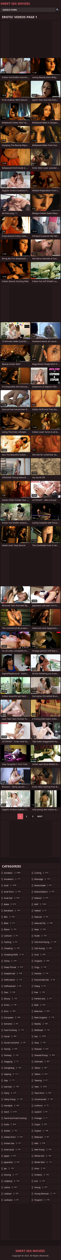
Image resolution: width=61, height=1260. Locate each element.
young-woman (45, 1193)
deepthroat (13, 973)
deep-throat (13, 967)
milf (40, 904)
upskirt (40, 1111)
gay (9, 1080)
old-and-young (45, 941)
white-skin (43, 1162)
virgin (40, 1124)
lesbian (11, 1193)
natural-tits (43, 923)
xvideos (41, 1174)
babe (10, 904)
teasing (41, 1080)
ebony (10, 998)
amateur (12, 872)
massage (42, 879)
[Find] (58, 10)
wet (39, 1143)
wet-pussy (42, 1149)
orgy (40, 967)
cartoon (11, 935)
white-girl (42, 1155)
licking (41, 872)
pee (39, 992)
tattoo (40, 1074)
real (39, 1004)
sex (40, 1036)
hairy (10, 1092)
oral (40, 954)
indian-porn (13, 1136)
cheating (12, 948)
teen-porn (42, 1092)
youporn (42, 1199)
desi (9, 992)
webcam (41, 1136)
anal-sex (11, 897)
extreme (11, 1023)
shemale (42, 1061)
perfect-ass (43, 998)
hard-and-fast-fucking (15, 1119)
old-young (43, 948)
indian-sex (12, 1143)
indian (10, 1130)
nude (40, 935)
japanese (12, 1162)
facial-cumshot (15, 1042)
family (10, 1048)
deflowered (12, 986)
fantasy (11, 1055)
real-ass (42, 1011)
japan (10, 1155)
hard (10, 1111)
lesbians (11, 1199)
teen (40, 1086)
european (12, 1017)
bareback (12, 910)
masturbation (44, 891)
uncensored (43, 1099)
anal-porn (12, 891)
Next (39, 816)
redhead (42, 1030)
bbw (9, 923)
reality (41, 1023)
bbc (9, 916)
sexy (40, 1042)
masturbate (42, 885)
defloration (13, 979)
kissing (11, 1174)
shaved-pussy (44, 1055)
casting (10, 941)
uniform (41, 1105)
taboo (40, 1067)
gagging (11, 1061)
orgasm (41, 960)
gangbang (12, 1067)
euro (9, 1011)
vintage (41, 1118)
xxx (39, 1181)
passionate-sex (44, 979)
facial (10, 1036)
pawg (40, 986)
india (10, 1124)
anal (10, 885)
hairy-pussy (13, 1099)
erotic (10, 1004)
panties (41, 973)
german (11, 1086)
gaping (11, 1074)
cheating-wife (14, 954)
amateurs (12, 879)
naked (40, 910)
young (40, 1187)
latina (10, 1187)
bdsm (10, 929)
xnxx (39, 1168)
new (40, 929)
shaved (41, 1048)
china (10, 960)
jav (9, 1168)
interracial (12, 1149)
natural (41, 916)
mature (41, 897)
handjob (11, 1105)
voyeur (41, 1130)
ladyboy (11, 1181)
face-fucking (14, 1030)
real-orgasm (44, 1017)
